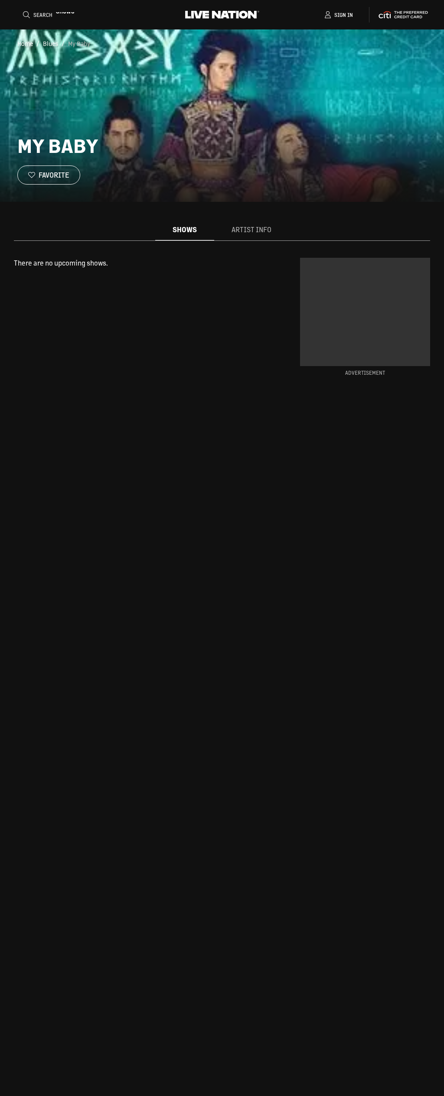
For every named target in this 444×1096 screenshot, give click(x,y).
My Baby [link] (79, 43)
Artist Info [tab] (251, 229)
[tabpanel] (143, 263)
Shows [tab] (185, 229)
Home (25, 43)
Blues (50, 43)
